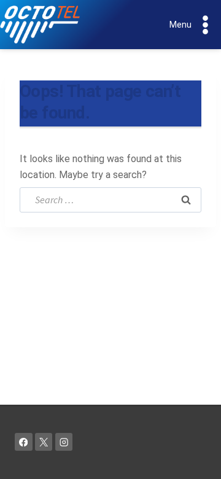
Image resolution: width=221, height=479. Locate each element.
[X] (44, 442)
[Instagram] (64, 442)
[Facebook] (24, 442)
